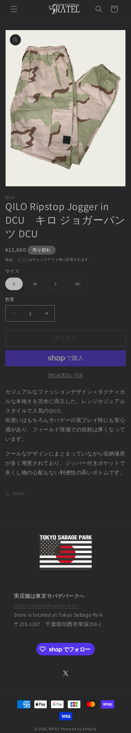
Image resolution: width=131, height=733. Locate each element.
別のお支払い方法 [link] (65, 375)
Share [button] (18, 493)
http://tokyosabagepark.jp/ (46, 605)
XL (80, 285)
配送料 (23, 259)
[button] (14, 9)
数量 (10, 299)
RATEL (54, 728)
